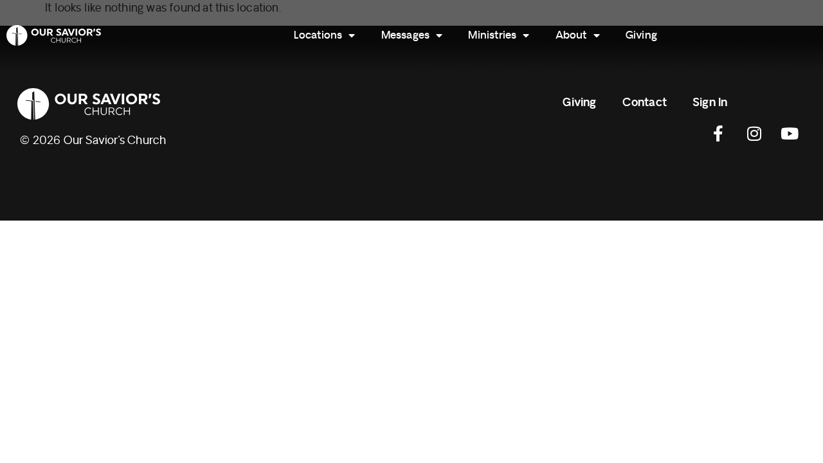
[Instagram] (754, 134)
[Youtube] (789, 134)
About (571, 35)
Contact (644, 102)
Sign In (709, 102)
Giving (641, 35)
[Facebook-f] (719, 134)
